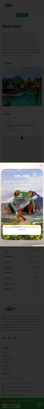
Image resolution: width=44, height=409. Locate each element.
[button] (41, 165)
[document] (22, 204)
